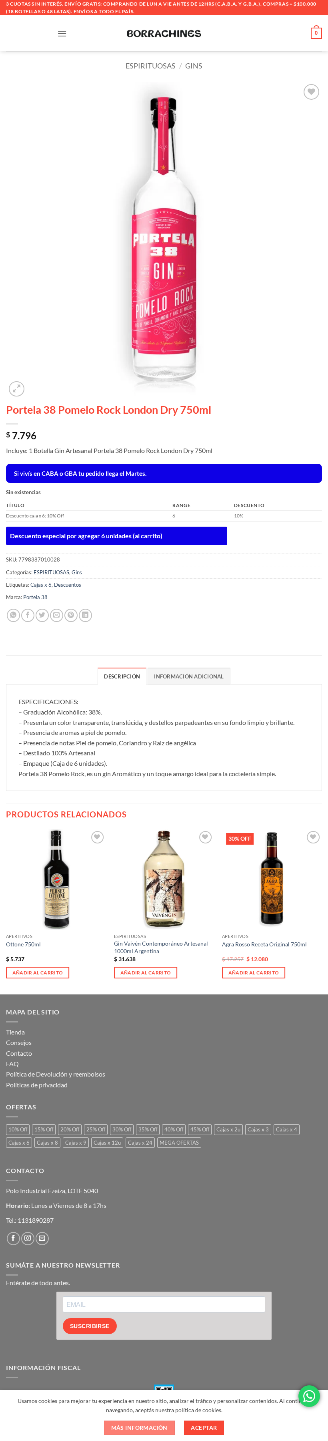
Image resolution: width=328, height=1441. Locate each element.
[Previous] (6, 911)
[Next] (322, 911)
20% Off (69, 1129)
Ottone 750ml (23, 944)
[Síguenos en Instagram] (27, 1238)
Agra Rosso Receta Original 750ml (264, 944)
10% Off (17, 1129)
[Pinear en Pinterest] (71, 615)
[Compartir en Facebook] (27, 615)
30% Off (121, 1129)
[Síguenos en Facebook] (13, 1238)
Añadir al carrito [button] (37, 972)
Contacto (19, 1053)
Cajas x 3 (258, 1129)
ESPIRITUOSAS (151, 65)
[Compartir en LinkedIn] (85, 615)
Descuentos (67, 585)
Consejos (19, 1042)
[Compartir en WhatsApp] (13, 615)
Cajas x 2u (228, 1129)
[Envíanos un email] (42, 1238)
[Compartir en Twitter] (42, 615)
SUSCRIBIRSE (90, 1326)
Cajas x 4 (286, 1129)
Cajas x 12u (107, 1142)
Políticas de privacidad (37, 1085)
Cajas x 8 (47, 1142)
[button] (62, 33)
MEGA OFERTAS (179, 1142)
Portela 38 (35, 597)
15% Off (43, 1129)
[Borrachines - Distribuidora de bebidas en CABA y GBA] (164, 33)
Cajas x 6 (41, 585)
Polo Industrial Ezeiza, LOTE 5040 (52, 1190)
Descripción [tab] (122, 676)
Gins (193, 65)
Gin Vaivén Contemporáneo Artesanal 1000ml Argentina (161, 947)
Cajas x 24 (140, 1142)
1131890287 (36, 1220)
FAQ (12, 1063)
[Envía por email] (56, 615)
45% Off (199, 1129)
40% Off (173, 1129)
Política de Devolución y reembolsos (55, 1074)
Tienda (15, 1032)
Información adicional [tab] (189, 676)
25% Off (95, 1129)
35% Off (147, 1129)
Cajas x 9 (75, 1142)
